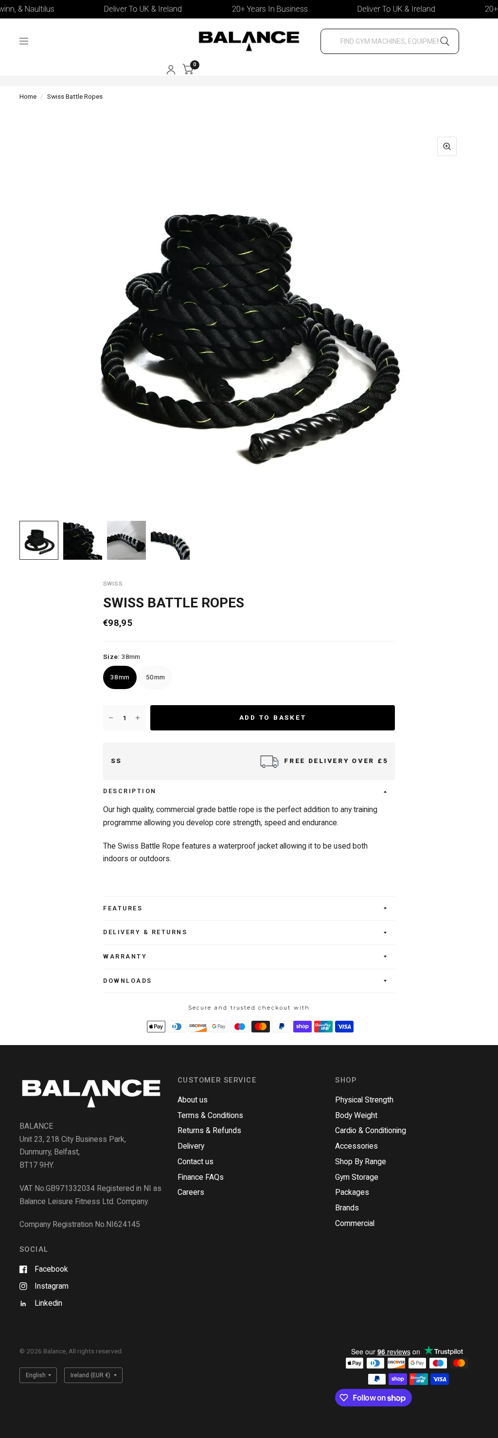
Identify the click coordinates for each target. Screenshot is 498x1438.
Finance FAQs (201, 1177)
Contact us (195, 1161)
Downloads (127, 980)
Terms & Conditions (210, 1115)
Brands (347, 1207)
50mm (155, 677)
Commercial (354, 1223)
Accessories (356, 1146)
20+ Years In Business (244, 9)
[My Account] (171, 70)
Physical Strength (364, 1099)
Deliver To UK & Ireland (117, 9)
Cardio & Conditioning (370, 1130)
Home (27, 96)
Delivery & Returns (145, 932)
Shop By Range (360, 1161)
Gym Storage (356, 1177)
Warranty (125, 956)
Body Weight (356, 1115)
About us (193, 1099)
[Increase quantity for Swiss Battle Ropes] (137, 718)
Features (122, 908)
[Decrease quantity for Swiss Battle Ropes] (111, 718)
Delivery (191, 1146)
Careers (191, 1192)
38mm (119, 677)
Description (130, 791)
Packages (352, 1192)
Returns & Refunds (209, 1130)
